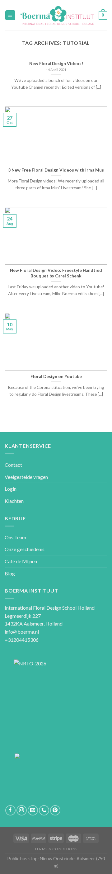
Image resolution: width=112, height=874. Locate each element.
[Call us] (44, 810)
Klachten (14, 501)
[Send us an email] (33, 810)
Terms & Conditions (56, 849)
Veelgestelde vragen (26, 477)
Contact (13, 465)
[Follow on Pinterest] (55, 810)
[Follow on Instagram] (21, 810)
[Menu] (10, 15)
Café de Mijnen (21, 561)
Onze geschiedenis (24, 549)
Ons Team (15, 537)
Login (10, 489)
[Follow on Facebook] (10, 810)
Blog (10, 573)
